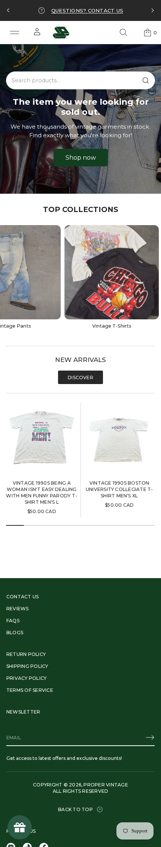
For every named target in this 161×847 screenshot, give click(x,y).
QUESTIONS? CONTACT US (87, 10)
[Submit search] (145, 80)
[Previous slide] (8, 10)
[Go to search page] (123, 32)
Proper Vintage (105, 785)
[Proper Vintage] (61, 32)
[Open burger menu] (14, 32)
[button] (123, 32)
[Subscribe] (150, 737)
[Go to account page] (37, 34)
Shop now (81, 157)
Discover (80, 377)
